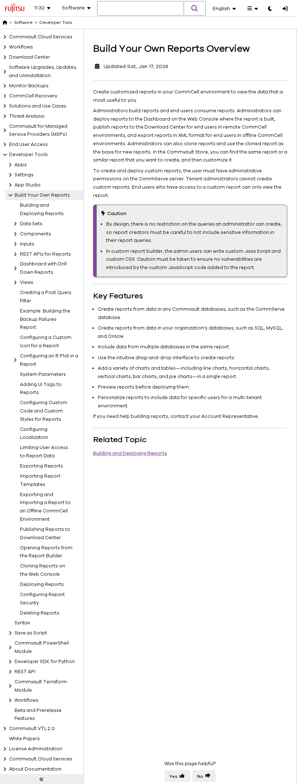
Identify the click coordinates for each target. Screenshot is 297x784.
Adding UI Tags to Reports (41, 388)
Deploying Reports (42, 584)
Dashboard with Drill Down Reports (43, 268)
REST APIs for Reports (45, 254)
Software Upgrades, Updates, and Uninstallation (43, 71)
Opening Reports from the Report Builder (46, 552)
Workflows (21, 47)
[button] (195, 8)
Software (23, 22)
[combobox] (140, 8)
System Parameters (43, 374)
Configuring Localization (34, 433)
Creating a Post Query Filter (45, 296)
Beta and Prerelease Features (38, 714)
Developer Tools (28, 154)
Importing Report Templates (40, 480)
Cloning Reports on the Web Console (42, 570)
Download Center (29, 57)
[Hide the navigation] (41, 779)
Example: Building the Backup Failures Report (45, 319)
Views (26, 282)
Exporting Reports (41, 466)
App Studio (27, 185)
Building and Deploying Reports (42, 209)
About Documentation (35, 769)
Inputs (27, 244)
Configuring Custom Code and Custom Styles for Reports (43, 411)
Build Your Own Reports (42, 195)
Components (35, 234)
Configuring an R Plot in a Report (49, 360)
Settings (24, 175)
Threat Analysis (27, 116)
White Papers (24, 738)
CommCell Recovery (33, 96)
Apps (20, 165)
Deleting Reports (39, 613)
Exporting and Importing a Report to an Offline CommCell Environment (45, 507)
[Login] (285, 9)
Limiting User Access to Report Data (44, 451)
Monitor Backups (29, 86)
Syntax (22, 623)
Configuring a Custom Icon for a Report (45, 341)
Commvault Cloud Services (40, 37)
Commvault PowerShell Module (41, 647)
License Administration (35, 749)
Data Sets (31, 224)
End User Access (28, 144)
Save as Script (30, 633)
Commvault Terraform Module (40, 686)
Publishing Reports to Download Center (45, 533)
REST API (24, 671)
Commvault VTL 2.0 (32, 728)
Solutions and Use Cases (37, 106)
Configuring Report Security (42, 598)
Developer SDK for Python (44, 661)
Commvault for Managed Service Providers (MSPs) (38, 130)
